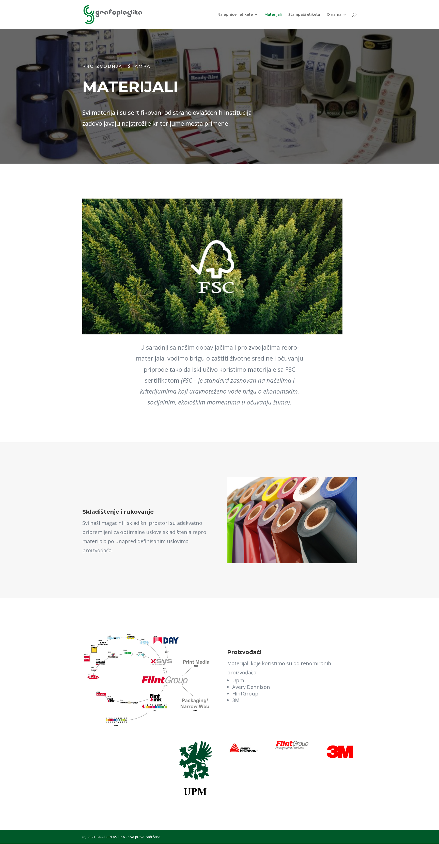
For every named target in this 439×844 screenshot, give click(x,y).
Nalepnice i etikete (235, 15)
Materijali (273, 15)
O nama (334, 15)
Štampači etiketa (304, 15)
